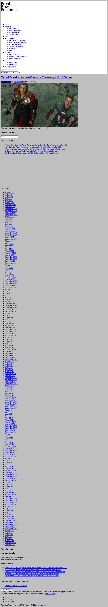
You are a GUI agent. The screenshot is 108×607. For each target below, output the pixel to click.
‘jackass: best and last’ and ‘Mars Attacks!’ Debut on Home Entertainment (32, 151)
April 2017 (9, 418)
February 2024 (10, 253)
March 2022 (9, 299)
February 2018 (10, 398)
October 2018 (10, 382)
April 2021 (9, 321)
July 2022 (8, 291)
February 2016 (10, 446)
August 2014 (9, 482)
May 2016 (8, 440)
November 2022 (11, 283)
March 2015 (9, 468)
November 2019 (11, 356)
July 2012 (8, 533)
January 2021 (10, 327)
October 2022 (10, 285)
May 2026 (8, 199)
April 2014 (9, 490)
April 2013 (9, 515)
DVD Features (14, 32)
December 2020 (11, 329)
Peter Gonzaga (19, 82)
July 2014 (8, 484)
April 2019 (9, 370)
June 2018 (9, 390)
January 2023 (10, 279)
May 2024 (8, 247)
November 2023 (11, 259)
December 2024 (11, 233)
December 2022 (11, 281)
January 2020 (10, 352)
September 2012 (11, 529)
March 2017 (9, 420)
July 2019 (8, 364)
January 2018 (10, 400)
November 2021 (11, 307)
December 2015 (11, 450)
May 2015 (8, 464)
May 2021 (8, 319)
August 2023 (9, 265)
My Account (9, 601)
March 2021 (9, 323)
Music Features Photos (18, 43)
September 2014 (11, 480)
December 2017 (11, 402)
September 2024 (11, 239)
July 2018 (8, 388)
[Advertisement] (39, 16)
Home (7, 24)
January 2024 (10, 255)
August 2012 (9, 531)
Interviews (13, 63)
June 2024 (9, 245)
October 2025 (10, 213)
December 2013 (11, 499)
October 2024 (10, 237)
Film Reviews (14, 55)
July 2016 (8, 436)
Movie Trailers (10, 67)
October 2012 (10, 527)
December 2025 (11, 209)
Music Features (15, 30)
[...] (47, 128)
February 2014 (10, 494)
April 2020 (9, 346)
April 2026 (9, 201)
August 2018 (9, 386)
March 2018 (9, 396)
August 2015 (9, 458)
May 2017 (8, 416)
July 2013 (8, 509)
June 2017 (9, 414)
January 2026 (10, 207)
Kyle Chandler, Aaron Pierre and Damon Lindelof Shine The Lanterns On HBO (33, 147)
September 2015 (11, 456)
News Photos (14, 49)
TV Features (13, 34)
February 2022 (10, 301)
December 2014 (11, 474)
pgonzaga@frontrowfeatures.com (13, 557)
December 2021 (11, 305)
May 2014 (8, 488)
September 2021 (11, 311)
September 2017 (11, 408)
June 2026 (9, 197)
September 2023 (11, 263)
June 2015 (9, 462)
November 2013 (11, 501)
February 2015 (10, 470)
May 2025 (8, 223)
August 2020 (9, 338)
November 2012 (11, 525)
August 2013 (9, 507)
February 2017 (10, 422)
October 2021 (10, 309)
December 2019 (11, 354)
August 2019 (9, 362)
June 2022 (9, 293)
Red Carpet (13, 51)
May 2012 (8, 537)
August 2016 (9, 434)
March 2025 (9, 227)
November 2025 (11, 211)
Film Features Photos (17, 40)
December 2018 (11, 378)
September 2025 (11, 215)
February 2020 (10, 350)
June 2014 (9, 486)
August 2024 (9, 241)
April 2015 (9, 466)
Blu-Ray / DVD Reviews (18, 57)
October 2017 (10, 406)
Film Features (14, 28)
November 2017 (11, 404)
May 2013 (8, 513)
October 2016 (10, 430)
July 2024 (8, 243)
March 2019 (9, 372)
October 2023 (10, 261)
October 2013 (10, 503)
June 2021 (9, 317)
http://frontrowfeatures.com (11, 559)
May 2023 (8, 271)
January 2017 (10, 424)
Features (8, 26)
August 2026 (9, 193)
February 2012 (10, 543)
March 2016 (9, 444)
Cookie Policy (50, 594)
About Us (8, 599)
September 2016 (11, 432)
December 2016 (11, 426)
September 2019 (11, 360)
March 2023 (9, 275)
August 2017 (9, 410)
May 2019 (8, 368)
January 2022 (10, 303)
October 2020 (10, 334)
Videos (7, 61)
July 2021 (8, 315)
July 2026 (8, 195)
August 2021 (9, 313)
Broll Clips (13, 65)
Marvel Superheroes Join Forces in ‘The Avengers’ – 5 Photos (36, 77)
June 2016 (9, 438)
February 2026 (10, 205)
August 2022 (9, 289)
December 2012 (11, 523)
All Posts (9, 73)
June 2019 (9, 366)
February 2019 (10, 374)
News (7, 36)
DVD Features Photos (17, 45)
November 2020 (11, 332)
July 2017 (8, 412)
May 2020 (8, 344)
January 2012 (10, 545)
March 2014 (9, 492)
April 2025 (9, 225)
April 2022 (9, 297)
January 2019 (10, 376)
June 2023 (9, 269)
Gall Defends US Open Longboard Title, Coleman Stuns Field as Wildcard (32, 153)
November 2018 (11, 380)
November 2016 (11, 428)
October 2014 (10, 478)
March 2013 (9, 517)
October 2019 (10, 358)
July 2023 (8, 267)
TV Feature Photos (16, 47)
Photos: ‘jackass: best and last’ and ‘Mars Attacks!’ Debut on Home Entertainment (35, 149)
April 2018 (9, 394)
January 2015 (10, 472)
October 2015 (10, 454)
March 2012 (9, 541)
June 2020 (9, 342)
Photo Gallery (10, 38)
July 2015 (8, 460)
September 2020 (11, 336)
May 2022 (8, 295)
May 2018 (8, 392)
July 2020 (8, 340)
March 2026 (9, 203)
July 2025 (8, 219)
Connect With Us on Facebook (14, 581)
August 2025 (9, 217)
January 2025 (10, 231)
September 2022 (11, 287)
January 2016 (10, 448)
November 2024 (11, 235)
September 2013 (11, 505)
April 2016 (9, 442)
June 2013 (9, 511)
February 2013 (10, 519)
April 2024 (9, 249)
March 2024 (9, 251)
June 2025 (9, 221)
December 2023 (11, 257)
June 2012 (9, 535)
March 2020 (9, 348)
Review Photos (15, 59)
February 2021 (10, 325)
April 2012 (9, 539)
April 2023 (9, 273)
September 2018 (11, 384)
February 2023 (10, 277)
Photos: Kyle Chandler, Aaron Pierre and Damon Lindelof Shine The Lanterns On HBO (36, 145)
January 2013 (10, 521)
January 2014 (10, 496)
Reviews (8, 53)
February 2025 (10, 229)
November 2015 (11, 452)
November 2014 (11, 476)
